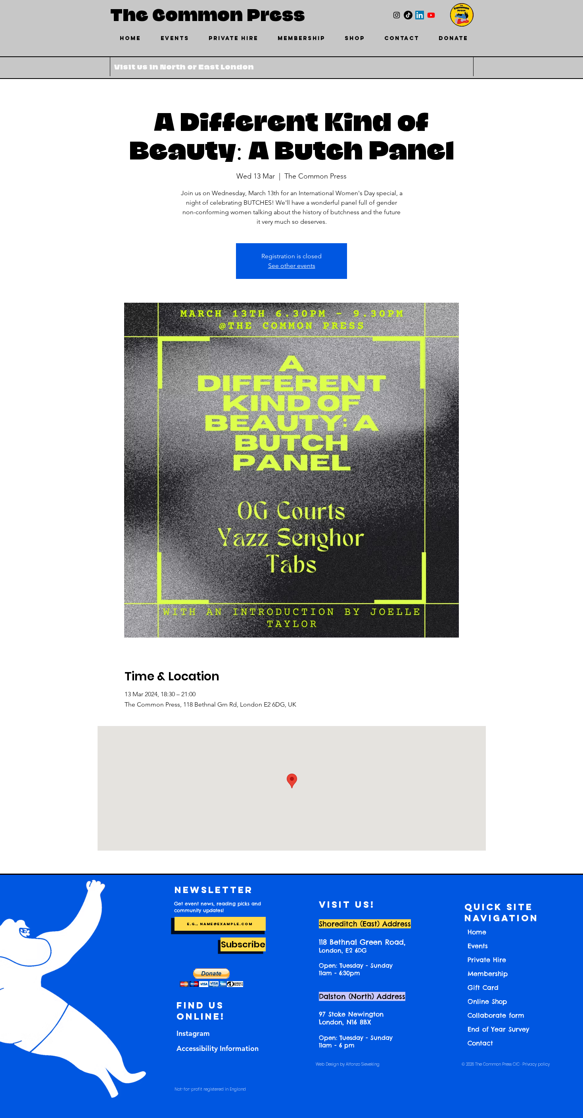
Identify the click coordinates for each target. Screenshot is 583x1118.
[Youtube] (431, 15)
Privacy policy (536, 1064)
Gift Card (483, 987)
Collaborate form (496, 1015)
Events (478, 946)
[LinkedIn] (419, 15)
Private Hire (487, 960)
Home (477, 932)
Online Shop (487, 1001)
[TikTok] (408, 15)
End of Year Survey (498, 1029)
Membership (488, 974)
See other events (291, 265)
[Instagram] (396, 15)
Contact (480, 1043)
